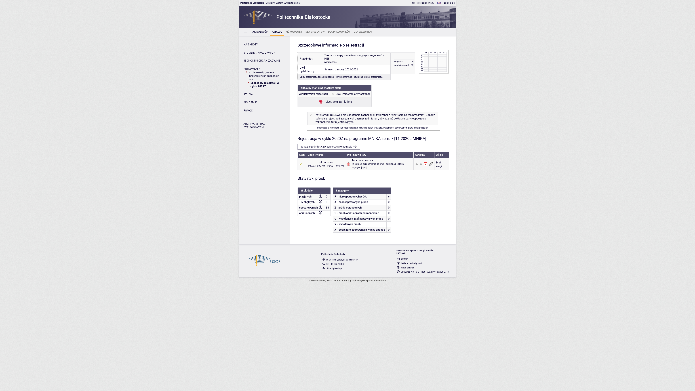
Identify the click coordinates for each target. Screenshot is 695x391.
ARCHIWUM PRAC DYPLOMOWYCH (254, 125)
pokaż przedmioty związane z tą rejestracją (326, 146)
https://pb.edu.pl (334, 268)
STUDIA (248, 94)
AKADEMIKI (250, 102)
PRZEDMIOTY (251, 68)
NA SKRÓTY (250, 44)
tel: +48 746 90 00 (335, 264)
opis (364, 167)
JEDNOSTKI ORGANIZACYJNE (261, 60)
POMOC (248, 110)
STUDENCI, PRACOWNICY (259, 52)
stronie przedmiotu (373, 77)
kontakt (404, 259)
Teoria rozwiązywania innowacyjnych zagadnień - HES (264, 76)
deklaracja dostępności (412, 263)
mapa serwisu (407, 267)
